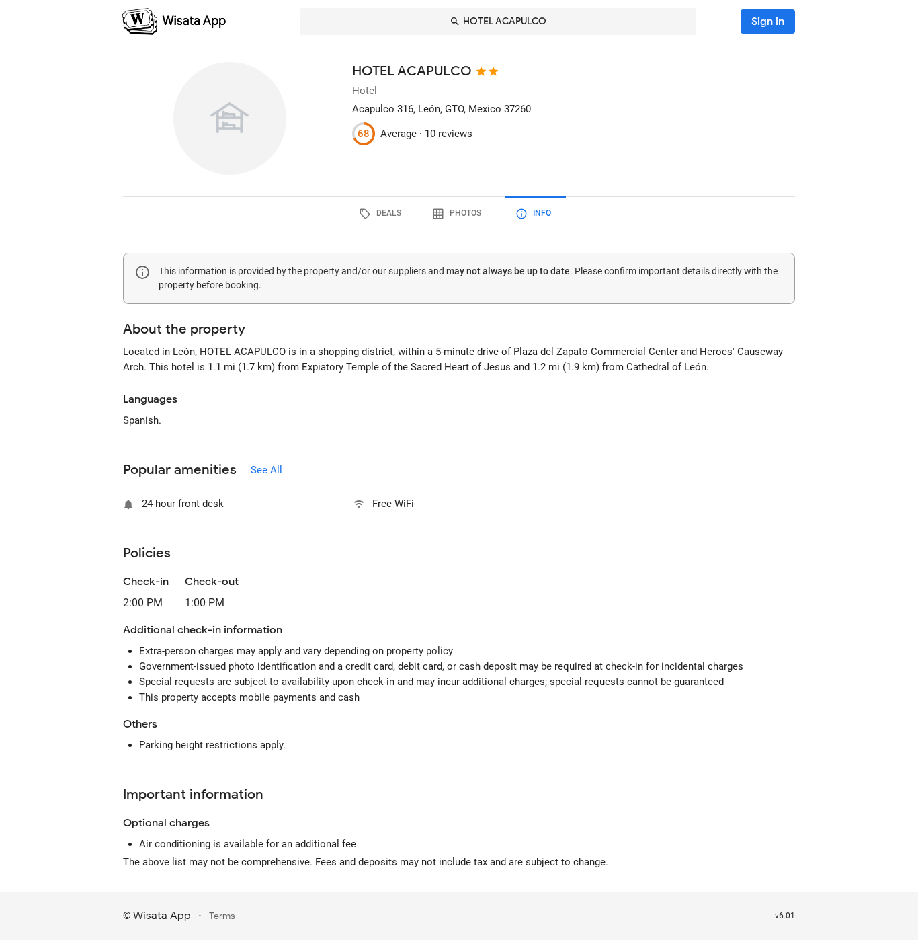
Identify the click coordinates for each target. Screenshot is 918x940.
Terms (222, 916)
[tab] (382, 213)
